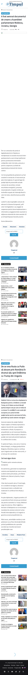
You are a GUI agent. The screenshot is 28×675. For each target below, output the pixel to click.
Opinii (17, 665)
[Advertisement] (14, 341)
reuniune (22, 226)
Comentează (14, 258)
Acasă (4, 10)
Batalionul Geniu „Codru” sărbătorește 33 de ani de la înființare (7, 287)
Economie (10, 668)
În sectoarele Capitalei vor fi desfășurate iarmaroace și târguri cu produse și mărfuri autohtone (9, 313)
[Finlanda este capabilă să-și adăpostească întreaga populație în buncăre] (22, 321)
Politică (13, 665)
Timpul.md (5, 29)
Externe (5, 668)
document (13, 226)
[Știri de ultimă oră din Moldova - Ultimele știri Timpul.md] (14, 4)
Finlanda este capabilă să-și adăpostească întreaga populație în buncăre (9, 321)
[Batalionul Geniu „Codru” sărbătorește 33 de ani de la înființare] (22, 288)
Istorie (22, 665)
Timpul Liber (17, 668)
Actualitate (10, 10)
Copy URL (14, 234)
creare (5, 226)
